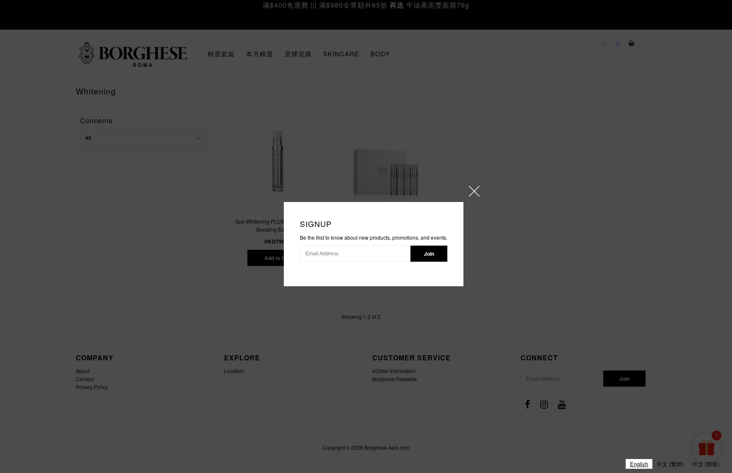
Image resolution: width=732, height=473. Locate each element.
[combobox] (639, 464)
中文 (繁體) (670, 464)
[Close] (474, 191)
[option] (670, 464)
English (639, 464)
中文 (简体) (705, 464)
